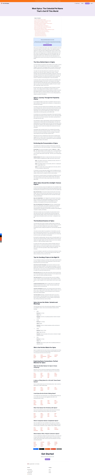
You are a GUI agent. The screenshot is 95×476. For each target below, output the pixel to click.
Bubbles (49, 443)
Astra (55, 373)
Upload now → (47, 459)
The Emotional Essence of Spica (40, 24)
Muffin (49, 442)
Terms (49, 469)
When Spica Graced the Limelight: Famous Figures (43, 23)
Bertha (49, 444)
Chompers (42, 442)
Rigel (41, 374)
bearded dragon (43, 356)
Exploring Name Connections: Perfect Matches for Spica (44, 29)
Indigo (42, 416)
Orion (41, 373)
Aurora (55, 375)
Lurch (42, 443)
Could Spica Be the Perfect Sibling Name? (40, 32)
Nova (35, 373)
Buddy (35, 442)
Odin (48, 377)
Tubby (35, 446)
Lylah (35, 417)
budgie (35, 356)
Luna (48, 373)
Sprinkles (35, 444)
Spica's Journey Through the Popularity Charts (42, 20)
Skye (34, 390)
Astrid (35, 387)
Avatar (82, 3)
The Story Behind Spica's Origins (40, 19)
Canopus (56, 401)
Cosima (42, 388)
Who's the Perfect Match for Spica (40, 28)
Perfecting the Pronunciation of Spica (40, 22)
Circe (41, 417)
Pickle (42, 446)
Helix (48, 375)
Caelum (35, 401)
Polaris (35, 375)
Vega (41, 403)
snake (42, 357)
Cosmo (35, 374)
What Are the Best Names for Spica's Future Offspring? (41, 30)
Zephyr (55, 416)
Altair (34, 403)
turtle (48, 357)
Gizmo (35, 443)
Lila (41, 377)
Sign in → (92, 3)
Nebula (55, 374)
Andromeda (36, 430)
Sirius (48, 374)
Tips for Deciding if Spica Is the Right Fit (41, 25)
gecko (55, 356)
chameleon (49, 356)
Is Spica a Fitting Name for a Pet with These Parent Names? (42, 31)
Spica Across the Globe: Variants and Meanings (42, 27)
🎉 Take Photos (77, 3)
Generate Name (29, 469)
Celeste (42, 375)
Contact (50, 472)
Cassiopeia (56, 429)
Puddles (55, 442)
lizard (35, 357)
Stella (35, 388)
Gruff (55, 444)
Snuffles (55, 443)
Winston (42, 444)
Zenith (35, 377)
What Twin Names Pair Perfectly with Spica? (40, 33)
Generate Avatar (29, 472)
